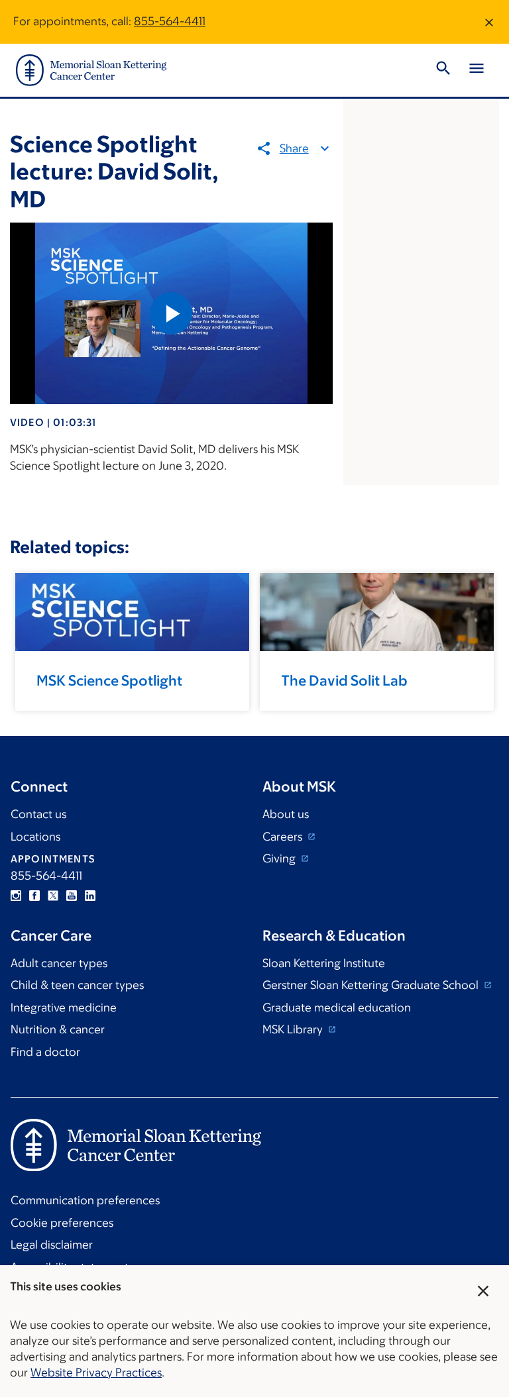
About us (285, 814)
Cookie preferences (62, 1222)
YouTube (71, 895)
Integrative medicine (64, 1007)
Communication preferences (85, 1200)
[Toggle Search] (443, 70)
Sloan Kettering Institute (323, 963)
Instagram (16, 895)
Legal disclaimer (52, 1244)
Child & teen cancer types (77, 985)
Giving (280, 858)
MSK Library (293, 1029)
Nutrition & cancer (58, 1029)
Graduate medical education (336, 1007)
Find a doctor (45, 1052)
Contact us (38, 814)
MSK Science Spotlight (109, 680)
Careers (283, 836)
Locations (35, 836)
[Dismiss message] (489, 21)
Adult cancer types (59, 963)
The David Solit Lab (344, 680)
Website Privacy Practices (96, 1372)
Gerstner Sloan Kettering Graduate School (371, 985)
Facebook (34, 895)
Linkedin (90, 895)
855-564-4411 (169, 21)
